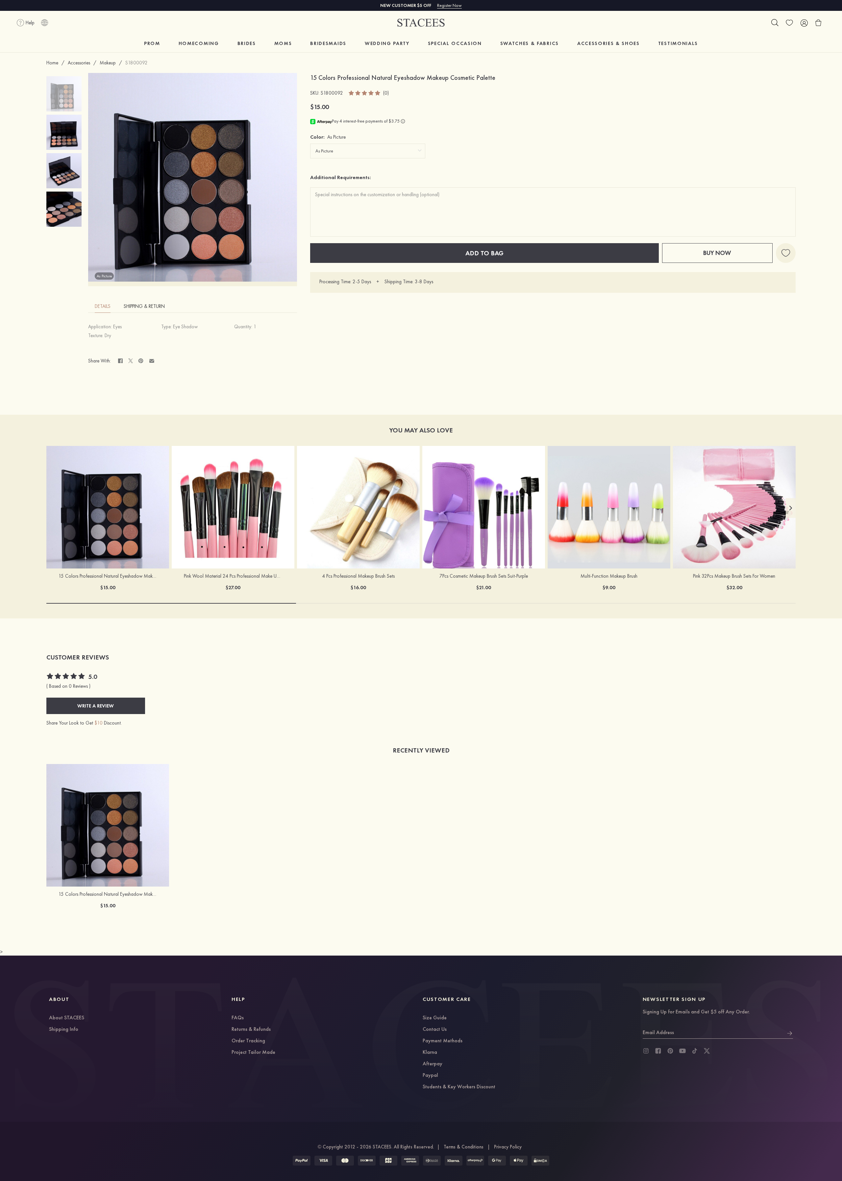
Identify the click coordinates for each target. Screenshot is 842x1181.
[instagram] (646, 1051)
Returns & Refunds (251, 1029)
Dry (108, 335)
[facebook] (658, 1051)
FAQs (238, 1018)
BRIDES (246, 43)
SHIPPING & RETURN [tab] (144, 306)
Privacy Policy (508, 1147)
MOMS (283, 43)
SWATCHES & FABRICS (529, 43)
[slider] (364, 93)
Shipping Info (63, 1029)
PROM (152, 43)
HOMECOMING (199, 43)
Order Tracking (248, 1041)
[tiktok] (694, 1051)
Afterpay (432, 1064)
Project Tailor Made (253, 1052)
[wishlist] (789, 22)
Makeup (108, 62)
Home (52, 62)
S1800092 (136, 62)
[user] (804, 22)
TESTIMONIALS (678, 43)
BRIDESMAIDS (328, 43)
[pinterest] (670, 1051)
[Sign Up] (789, 1032)
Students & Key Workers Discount (459, 1087)
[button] (791, 508)
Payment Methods (442, 1041)
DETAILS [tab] (103, 306)
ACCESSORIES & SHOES (608, 43)
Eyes (117, 326)
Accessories (79, 62)
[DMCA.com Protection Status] (540, 1161)
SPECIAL (455, 43)
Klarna (430, 1052)
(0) (386, 93)
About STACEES (66, 1018)
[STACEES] (421, 23)
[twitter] (707, 1051)
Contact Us (435, 1029)
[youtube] (682, 1051)
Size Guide (435, 1018)
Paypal (430, 1075)
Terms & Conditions (463, 1147)
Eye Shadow (185, 326)
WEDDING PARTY (387, 43)
